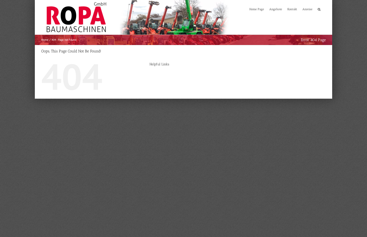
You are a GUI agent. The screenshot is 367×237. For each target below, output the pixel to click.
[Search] (319, 9)
